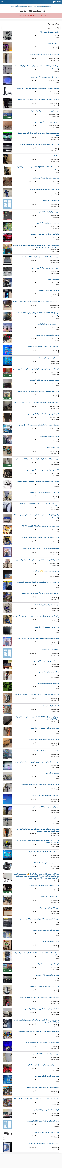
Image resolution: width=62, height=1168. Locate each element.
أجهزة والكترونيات (23, 6)
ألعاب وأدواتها (14, 6)
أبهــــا (30, 6)
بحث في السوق (52, 28)
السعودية (43, 6)
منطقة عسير (36, 6)
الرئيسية (49, 6)
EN (2, 2)
